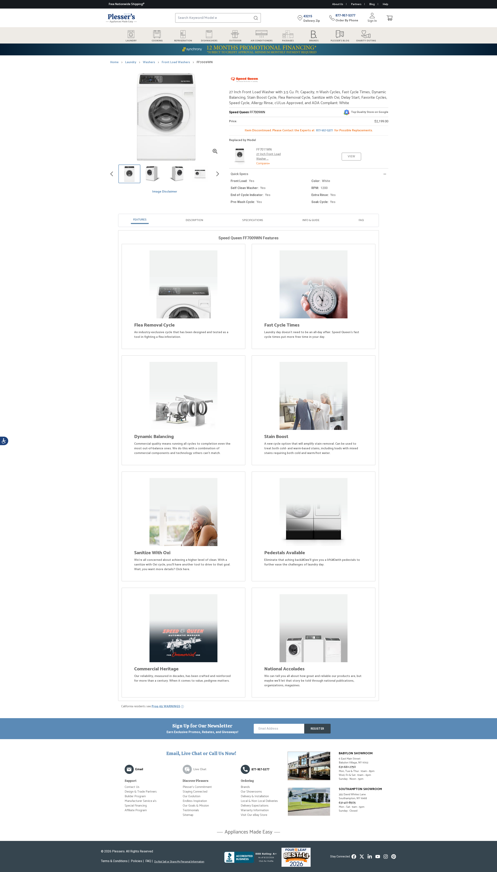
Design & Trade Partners (141, 791)
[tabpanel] (248, 466)
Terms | (115, 861)
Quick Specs (239, 174)
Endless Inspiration (195, 801)
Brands (245, 787)
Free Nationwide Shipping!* (126, 4)
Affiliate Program (136, 810)
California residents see (150, 706)
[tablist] (248, 220)
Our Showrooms (251, 791)
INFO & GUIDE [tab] (310, 220)
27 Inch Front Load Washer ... (268, 156)
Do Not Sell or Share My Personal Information (179, 862)
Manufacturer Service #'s (140, 801)
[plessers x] (361, 856)
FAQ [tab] (361, 220)
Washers (149, 62)
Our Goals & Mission (196, 805)
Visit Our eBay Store (254, 815)
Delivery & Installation (255, 796)
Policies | (137, 861)
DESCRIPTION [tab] (194, 220)
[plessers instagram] (385, 856)
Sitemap (188, 815)
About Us (337, 4)
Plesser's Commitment (197, 787)
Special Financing (136, 805)
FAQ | (149, 861)
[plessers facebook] (353, 856)
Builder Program (135, 796)
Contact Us (132, 787)
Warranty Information (255, 810)
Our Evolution (191, 796)
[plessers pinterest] (393, 856)
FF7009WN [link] (205, 62)
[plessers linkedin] (369, 856)
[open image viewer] (215, 151)
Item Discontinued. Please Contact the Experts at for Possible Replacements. (309, 130)
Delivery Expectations (254, 805)
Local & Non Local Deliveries (259, 801)
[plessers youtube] (377, 856)
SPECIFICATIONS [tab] (252, 220)
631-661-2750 (347, 767)
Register (317, 728)
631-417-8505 (347, 802)
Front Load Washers (176, 62)
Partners (356, 4)
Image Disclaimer (164, 191)
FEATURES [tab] (139, 220)
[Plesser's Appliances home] (121, 18)
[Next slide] (218, 174)
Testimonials (191, 810)
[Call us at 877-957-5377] (245, 769)
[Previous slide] (112, 174)
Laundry (130, 62)
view (351, 156)
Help (385, 4)
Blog (372, 4)
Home (114, 62)
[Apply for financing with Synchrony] (248, 49)
